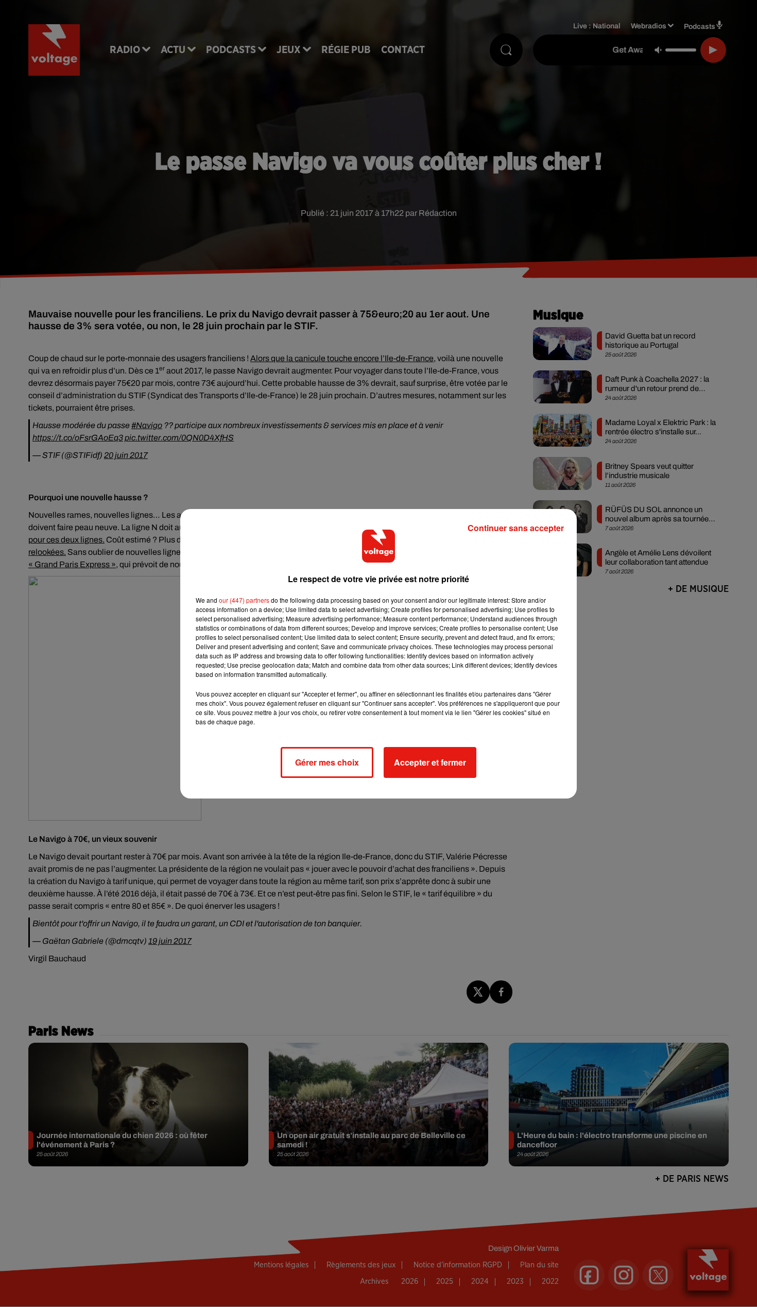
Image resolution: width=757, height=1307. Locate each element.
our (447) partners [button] (244, 600)
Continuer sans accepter (516, 528)
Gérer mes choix (327, 762)
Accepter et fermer (430, 762)
